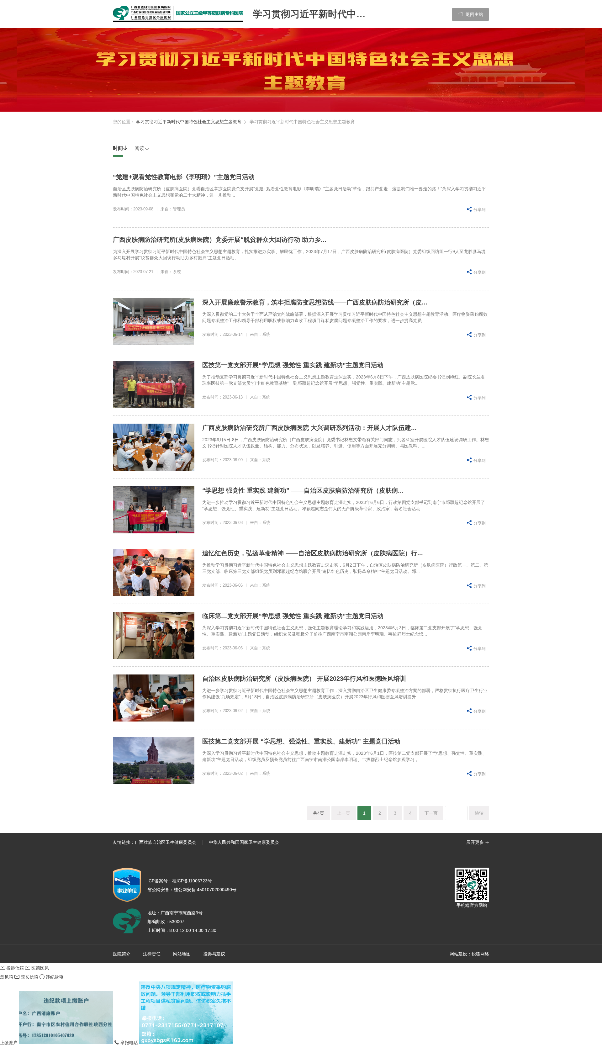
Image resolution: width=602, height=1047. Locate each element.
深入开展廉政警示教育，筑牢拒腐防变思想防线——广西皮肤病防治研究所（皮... (314, 302)
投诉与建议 (214, 953)
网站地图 (182, 953)
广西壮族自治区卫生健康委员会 (165, 842)
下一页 (431, 813)
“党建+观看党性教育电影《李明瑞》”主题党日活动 (184, 176)
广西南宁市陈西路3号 (182, 912)
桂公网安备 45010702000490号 (191, 889)
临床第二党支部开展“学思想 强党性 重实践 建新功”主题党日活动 (292, 615)
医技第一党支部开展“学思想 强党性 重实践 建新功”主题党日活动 (292, 365)
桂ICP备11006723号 (179, 880)
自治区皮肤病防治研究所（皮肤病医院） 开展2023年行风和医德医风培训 (304, 678)
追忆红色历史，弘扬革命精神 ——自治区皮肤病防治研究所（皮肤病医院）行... (312, 553)
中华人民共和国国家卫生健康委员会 (244, 842)
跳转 (479, 813)
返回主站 (470, 14)
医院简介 (121, 953)
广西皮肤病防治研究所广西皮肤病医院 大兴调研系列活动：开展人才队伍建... (309, 427)
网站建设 (458, 953)
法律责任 (152, 953)
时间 (120, 148)
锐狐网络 (480, 953)
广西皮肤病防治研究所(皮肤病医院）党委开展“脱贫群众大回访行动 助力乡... (219, 239)
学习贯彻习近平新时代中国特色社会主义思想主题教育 (365, 14)
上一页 (343, 813)
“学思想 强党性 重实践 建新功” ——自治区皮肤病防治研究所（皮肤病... (303, 490)
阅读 (142, 148)
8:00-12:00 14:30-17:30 (192, 930)
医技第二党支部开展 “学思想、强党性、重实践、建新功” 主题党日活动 (301, 741)
